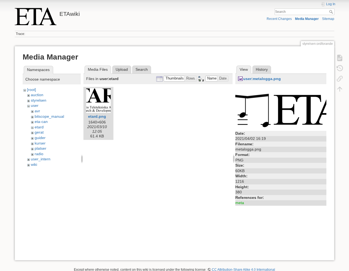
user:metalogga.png (262, 78)
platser (40, 148)
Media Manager (307, 19)
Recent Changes (279, 19)
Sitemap (328, 19)
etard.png (97, 116)
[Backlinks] (339, 78)
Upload (122, 69)
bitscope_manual (49, 116)
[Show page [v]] (339, 58)
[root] (31, 89)
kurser (40, 143)
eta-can (41, 121)
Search (331, 12)
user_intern (40, 159)
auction (37, 95)
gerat (39, 132)
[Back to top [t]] (339, 89)
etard (39, 127)
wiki (34, 164)
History (262, 69)
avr (37, 111)
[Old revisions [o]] (339, 68)
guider (40, 138)
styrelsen (38, 100)
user (34, 105)
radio (39, 154)
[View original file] (280, 107)
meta (239, 203)
